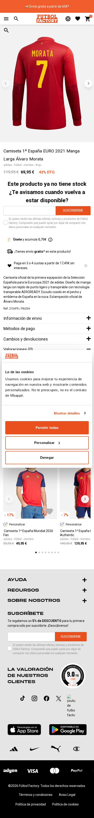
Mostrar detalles (67, 413)
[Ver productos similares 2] (39, 552)
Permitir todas (47, 428)
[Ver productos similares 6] (52, 552)
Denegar (47, 457)
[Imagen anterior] (6, 83)
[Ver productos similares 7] (55, 552)
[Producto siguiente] (85, 499)
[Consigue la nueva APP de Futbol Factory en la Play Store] (68, 729)
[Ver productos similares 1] (36, 552)
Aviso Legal (67, 795)
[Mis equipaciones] (68, 19)
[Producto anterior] (9, 499)
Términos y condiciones (35, 795)
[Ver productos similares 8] (58, 552)
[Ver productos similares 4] (45, 552)
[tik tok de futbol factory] (22, 698)
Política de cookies (65, 804)
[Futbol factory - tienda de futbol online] (46, 19)
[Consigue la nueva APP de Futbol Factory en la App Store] (24, 729)
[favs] (78, 18)
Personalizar (44, 443)
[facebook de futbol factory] (46, 698)
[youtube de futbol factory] (71, 706)
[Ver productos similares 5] (49, 552)
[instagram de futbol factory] (34, 698)
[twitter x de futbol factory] (58, 698)
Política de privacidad (31, 804)
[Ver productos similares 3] (42, 552)
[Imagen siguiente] (88, 83)
